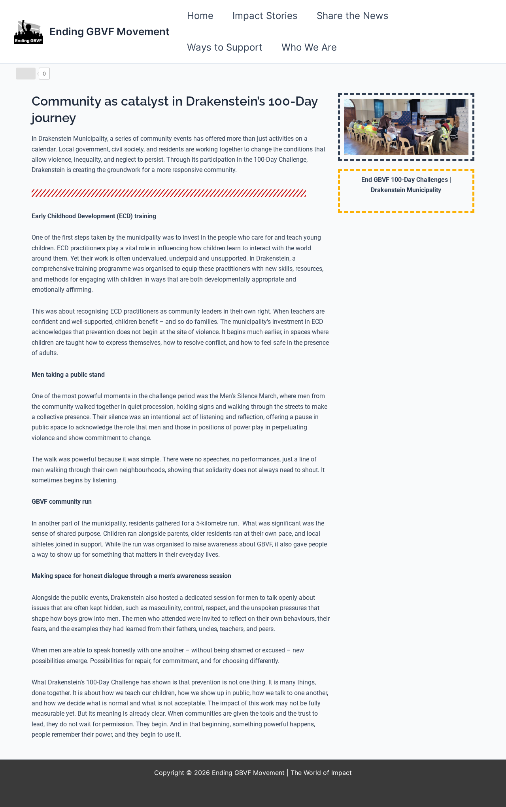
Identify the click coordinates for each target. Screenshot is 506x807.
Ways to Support (224, 47)
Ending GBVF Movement (109, 31)
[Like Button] (26, 73)
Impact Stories (265, 15)
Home (200, 15)
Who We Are (309, 47)
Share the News (353, 15)
